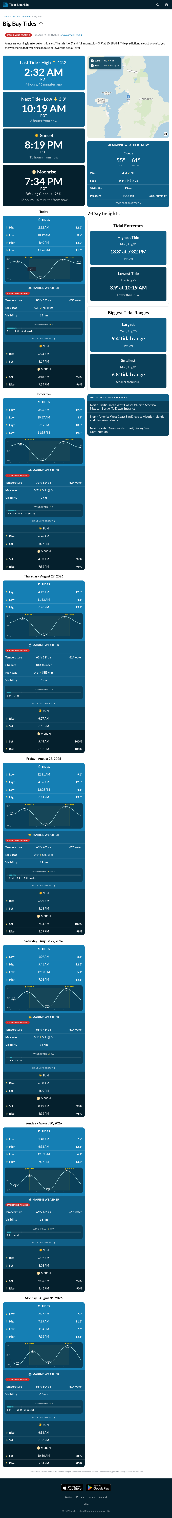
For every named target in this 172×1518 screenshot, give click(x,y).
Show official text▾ (71, 34)
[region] (128, 97)
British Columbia (22, 16)
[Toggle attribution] (166, 134)
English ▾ (86, 1504)
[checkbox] (105, 60)
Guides (68, 1496)
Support (103, 1496)
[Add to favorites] (41, 23)
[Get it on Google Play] (98, 1487)
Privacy (80, 1496)
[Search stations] (157, 5)
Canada (7, 16)
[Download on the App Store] (72, 1487)
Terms (91, 1496)
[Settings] (166, 5)
